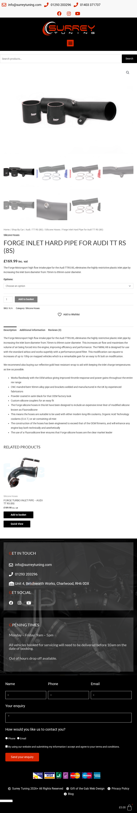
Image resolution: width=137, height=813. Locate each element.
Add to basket (26, 299)
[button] (70, 43)
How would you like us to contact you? (35, 729)
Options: (8, 279)
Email (95, 684)
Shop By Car (18, 229)
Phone (53, 684)
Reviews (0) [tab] (54, 330)
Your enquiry (15, 706)
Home (7, 229)
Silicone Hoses (52, 229)
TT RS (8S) (37, 229)
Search (129, 58)
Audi (28, 229)
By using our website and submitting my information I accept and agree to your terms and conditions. (64, 746)
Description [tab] (10, 330)
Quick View (17, 523)
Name (10, 684)
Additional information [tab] (32, 330)
